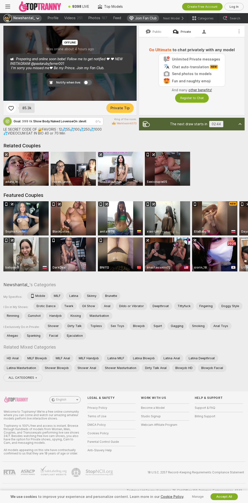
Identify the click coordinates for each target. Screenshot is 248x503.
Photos (97, 18)
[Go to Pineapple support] (76, 472)
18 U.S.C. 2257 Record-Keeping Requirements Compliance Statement (195, 472)
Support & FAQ (205, 408)
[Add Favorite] (11, 108)
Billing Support (205, 416)
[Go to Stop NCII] (99, 472)
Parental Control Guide (103, 442)
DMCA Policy (96, 425)
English (61, 399)
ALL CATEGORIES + (22, 377)
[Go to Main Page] (40, 6)
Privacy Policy (97, 408)
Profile (52, 18)
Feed (117, 18)
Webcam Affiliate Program (159, 425)
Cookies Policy (98, 433)
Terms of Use (96, 416)
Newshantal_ (16, 284)
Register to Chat (192, 98)
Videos (73, 18)
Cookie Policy (172, 497)
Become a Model (153, 408)
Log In (234, 6)
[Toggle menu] (8, 6)
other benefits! (200, 90)
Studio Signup (151, 416)
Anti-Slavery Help (99, 450)
